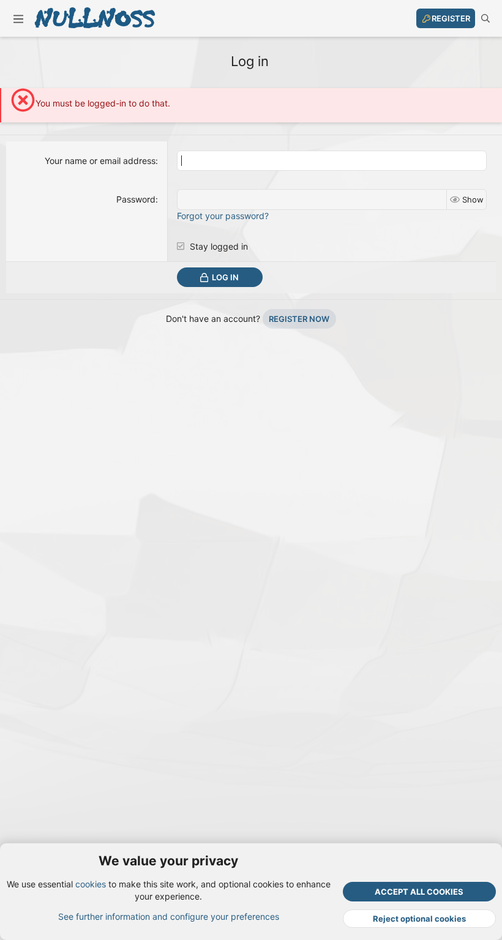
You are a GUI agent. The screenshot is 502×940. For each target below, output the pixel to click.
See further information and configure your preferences (168, 916)
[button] (18, 18)
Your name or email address (100, 160)
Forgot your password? (223, 216)
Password (135, 199)
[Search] (485, 18)
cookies (90, 884)
